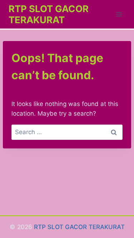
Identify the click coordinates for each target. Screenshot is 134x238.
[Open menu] (118, 14)
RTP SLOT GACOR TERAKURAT (79, 227)
